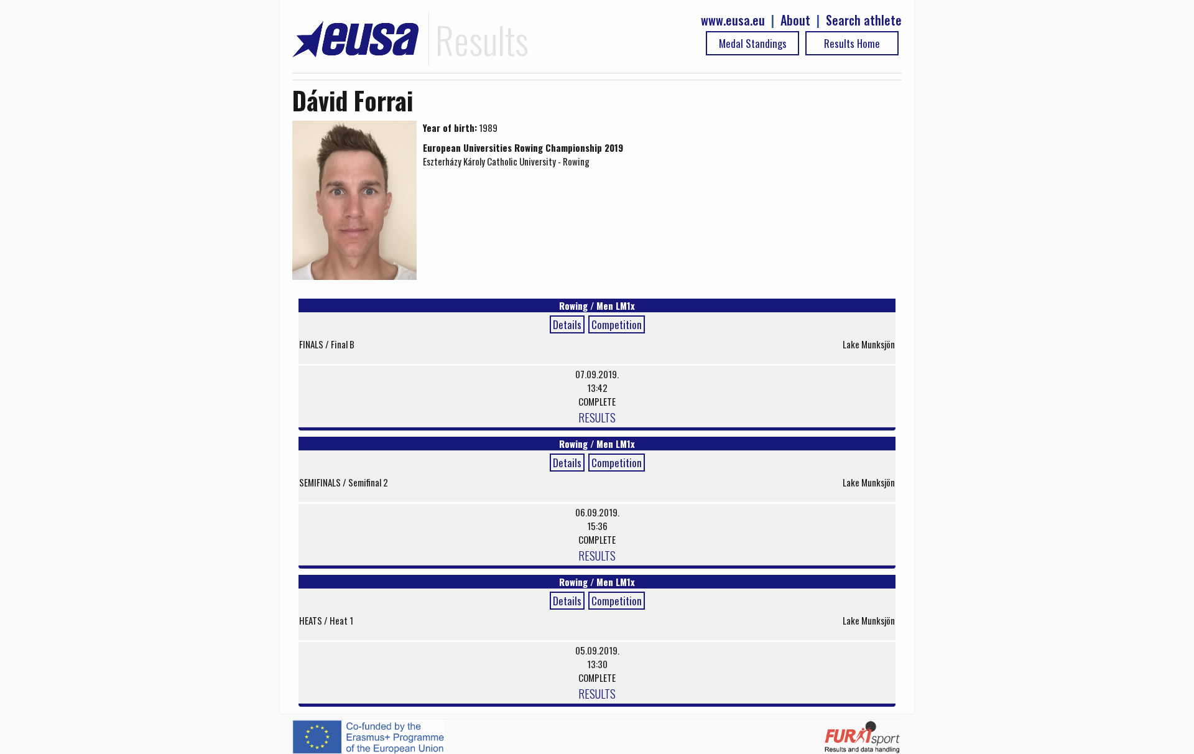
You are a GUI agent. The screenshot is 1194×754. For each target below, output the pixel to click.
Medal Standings (753, 43)
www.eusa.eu (733, 20)
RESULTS (597, 417)
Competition (616, 324)
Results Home (852, 43)
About (795, 20)
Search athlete (864, 20)
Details (567, 324)
